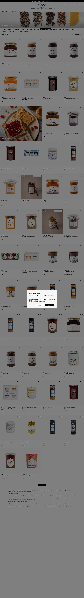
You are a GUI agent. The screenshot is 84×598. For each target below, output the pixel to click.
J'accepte (49, 305)
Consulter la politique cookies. (33, 301)
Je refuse (39, 305)
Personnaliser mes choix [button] (41, 301)
